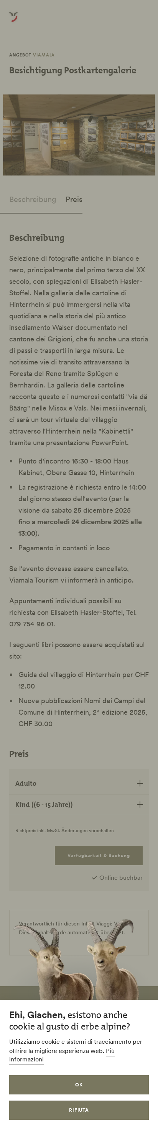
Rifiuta (79, 1110)
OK (79, 1085)
